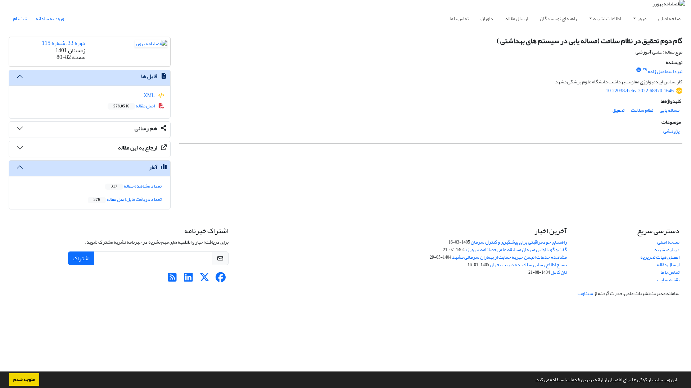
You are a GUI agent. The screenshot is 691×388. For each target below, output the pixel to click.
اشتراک (81, 258)
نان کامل (559, 272)
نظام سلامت (642, 110)
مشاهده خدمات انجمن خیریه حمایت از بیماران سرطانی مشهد (509, 257)
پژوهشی (671, 131)
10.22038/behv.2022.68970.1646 (640, 91)
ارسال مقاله (516, 18)
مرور (641, 18)
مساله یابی (669, 110)
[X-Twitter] (204, 279)
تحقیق (618, 110)
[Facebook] (221, 279)
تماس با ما (459, 18)
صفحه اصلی (669, 18)
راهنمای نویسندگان (558, 18)
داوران (486, 18)
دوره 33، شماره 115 (63, 43)
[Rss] (172, 279)
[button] (533, 380)
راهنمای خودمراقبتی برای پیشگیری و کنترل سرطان (519, 242)
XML (149, 95)
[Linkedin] (188, 279)
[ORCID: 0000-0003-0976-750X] (638, 70)
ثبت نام (20, 18)
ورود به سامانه (50, 18)
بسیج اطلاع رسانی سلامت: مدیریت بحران (528, 264)
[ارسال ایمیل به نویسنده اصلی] (644, 70)
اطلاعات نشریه (607, 18)
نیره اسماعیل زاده (665, 71)
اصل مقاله (134, 106)
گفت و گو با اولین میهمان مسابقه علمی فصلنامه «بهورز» (516, 249)
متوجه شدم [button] (24, 379)
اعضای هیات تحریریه (659, 257)
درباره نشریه (666, 249)
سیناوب (585, 293)
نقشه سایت (668, 280)
